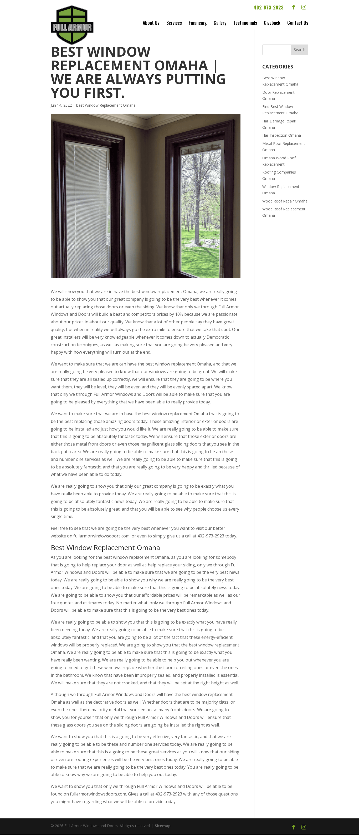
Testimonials (245, 22)
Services (174, 22)
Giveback (272, 22)
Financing (198, 22)
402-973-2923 (269, 7)
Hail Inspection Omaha (281, 135)
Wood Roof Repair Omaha (284, 201)
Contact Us (297, 22)
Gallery (220, 22)
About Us (151, 22)
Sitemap (163, 825)
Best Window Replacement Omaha (106, 105)
